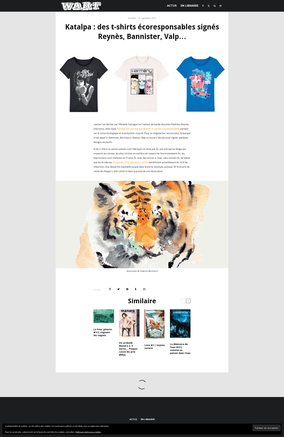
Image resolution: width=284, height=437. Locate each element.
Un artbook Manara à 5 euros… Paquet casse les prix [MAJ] (128, 348)
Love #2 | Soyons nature (154, 347)
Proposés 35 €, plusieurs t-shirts (131, 162)
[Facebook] (203, 6)
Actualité (132, 18)
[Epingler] (127, 289)
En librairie (189, 5)
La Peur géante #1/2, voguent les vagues (103, 332)
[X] (209, 6)
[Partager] (110, 289)
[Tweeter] (118, 289)
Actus (172, 5)
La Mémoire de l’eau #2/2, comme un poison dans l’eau (180, 349)
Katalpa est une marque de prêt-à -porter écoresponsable (148, 128)
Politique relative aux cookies (88, 432)
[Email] (144, 289)
